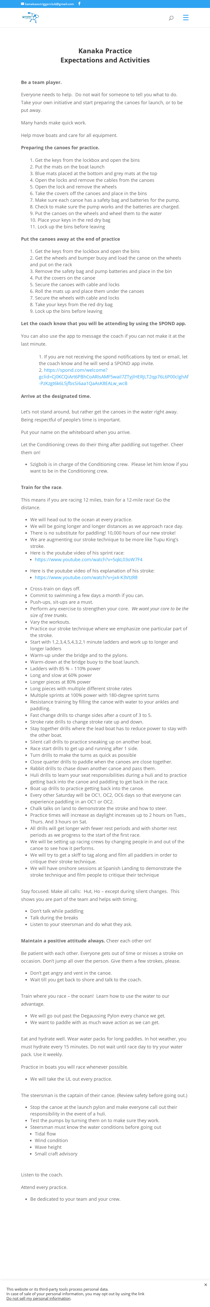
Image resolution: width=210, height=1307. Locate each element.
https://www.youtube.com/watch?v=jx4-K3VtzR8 (86, 577)
